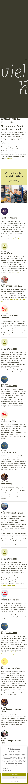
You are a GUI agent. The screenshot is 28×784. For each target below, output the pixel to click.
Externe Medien (7, 770)
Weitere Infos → (17, 239)
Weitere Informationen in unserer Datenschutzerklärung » (14, 764)
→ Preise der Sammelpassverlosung (9, 653)
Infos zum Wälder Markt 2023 (9, 586)
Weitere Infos (8, 158)
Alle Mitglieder (14, 180)
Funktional (6, 768)
